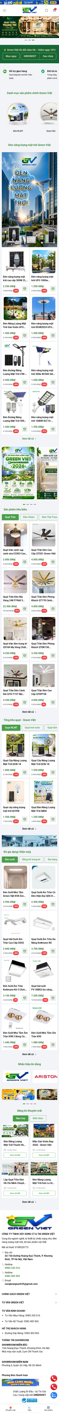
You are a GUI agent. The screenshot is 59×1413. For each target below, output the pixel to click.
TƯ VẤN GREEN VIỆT (13, 1302)
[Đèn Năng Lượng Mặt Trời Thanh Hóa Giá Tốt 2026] (15, 1131)
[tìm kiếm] (47, 10)
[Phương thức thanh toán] (29, 1382)
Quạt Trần (10, 517)
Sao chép (48, 56)
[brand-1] (16, 1076)
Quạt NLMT (11, 727)
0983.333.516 (12, 1268)
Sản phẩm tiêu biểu (15, 509)
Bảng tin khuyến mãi (29, 1110)
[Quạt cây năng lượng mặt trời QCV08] (15, 792)
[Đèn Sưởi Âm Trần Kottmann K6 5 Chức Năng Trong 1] (15, 971)
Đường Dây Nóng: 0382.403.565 (22, 1333)
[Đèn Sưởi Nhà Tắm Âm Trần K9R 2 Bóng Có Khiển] (15, 1017)
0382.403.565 (12, 1276)
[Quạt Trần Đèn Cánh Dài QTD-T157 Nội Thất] (15, 675)
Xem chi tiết (15, 1155)
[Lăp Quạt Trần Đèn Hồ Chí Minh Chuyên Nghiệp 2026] (15, 1169)
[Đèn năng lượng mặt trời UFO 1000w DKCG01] (43, 261)
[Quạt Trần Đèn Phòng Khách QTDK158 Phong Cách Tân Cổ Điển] (43, 628)
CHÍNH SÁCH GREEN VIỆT (16, 1294)
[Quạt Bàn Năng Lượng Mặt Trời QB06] (43, 792)
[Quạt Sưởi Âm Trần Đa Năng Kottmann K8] (43, 924)
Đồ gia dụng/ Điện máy (17, 851)
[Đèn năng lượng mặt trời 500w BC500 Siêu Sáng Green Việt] (43, 355)
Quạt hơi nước (32, 727)
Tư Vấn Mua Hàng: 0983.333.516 (22, 1315)
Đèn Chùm (28, 517)
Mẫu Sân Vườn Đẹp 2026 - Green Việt (43, 1143)
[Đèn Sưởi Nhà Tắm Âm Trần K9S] (43, 1017)
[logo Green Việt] (29, 1222)
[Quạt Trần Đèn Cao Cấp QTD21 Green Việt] (43, 534)
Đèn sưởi (10, 859)
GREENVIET (39, 1395)
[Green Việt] (29, 10)
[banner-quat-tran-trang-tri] (29, 27)
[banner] (18, 473)
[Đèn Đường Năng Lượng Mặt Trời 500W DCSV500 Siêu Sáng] (15, 402)
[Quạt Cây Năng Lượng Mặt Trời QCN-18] (15, 745)
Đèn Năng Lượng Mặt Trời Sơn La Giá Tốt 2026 (43, 1181)
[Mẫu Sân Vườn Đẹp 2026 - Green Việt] (44, 1131)
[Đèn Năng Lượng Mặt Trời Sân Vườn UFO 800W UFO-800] (15, 308)
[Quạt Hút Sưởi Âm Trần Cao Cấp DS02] (15, 924)
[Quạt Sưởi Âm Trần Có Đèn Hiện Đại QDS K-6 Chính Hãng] (43, 877)
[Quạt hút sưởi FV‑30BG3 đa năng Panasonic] (43, 971)
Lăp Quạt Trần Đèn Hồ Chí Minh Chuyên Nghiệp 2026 (14, 1181)
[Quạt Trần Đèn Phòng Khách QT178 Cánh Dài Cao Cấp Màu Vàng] (43, 581)
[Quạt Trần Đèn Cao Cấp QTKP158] (43, 675)
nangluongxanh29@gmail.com (21, 1284)
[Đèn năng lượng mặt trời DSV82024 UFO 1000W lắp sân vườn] (43, 308)
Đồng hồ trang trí (31, 859)
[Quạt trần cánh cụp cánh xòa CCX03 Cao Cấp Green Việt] (15, 534)
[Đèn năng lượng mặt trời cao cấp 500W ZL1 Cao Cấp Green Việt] (15, 261)
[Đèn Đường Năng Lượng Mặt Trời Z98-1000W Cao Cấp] (15, 355)
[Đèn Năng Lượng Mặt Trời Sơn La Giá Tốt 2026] (44, 1169)
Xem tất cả (28, 438)
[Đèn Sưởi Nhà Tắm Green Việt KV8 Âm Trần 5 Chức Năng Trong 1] (15, 877)
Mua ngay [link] (11, 56)
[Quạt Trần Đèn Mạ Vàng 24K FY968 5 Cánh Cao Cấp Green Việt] (15, 581)
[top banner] (29, 2)
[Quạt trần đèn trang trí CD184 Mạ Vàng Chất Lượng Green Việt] (15, 628)
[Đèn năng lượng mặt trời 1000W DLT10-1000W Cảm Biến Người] (43, 402)
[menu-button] (4, 10)
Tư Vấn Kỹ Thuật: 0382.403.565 (22, 1321)
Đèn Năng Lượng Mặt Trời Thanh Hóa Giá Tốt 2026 (14, 1143)
